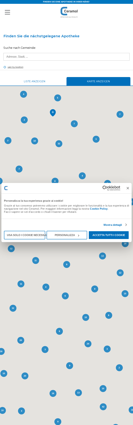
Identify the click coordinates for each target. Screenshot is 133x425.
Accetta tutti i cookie (108, 235)
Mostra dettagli (113, 224)
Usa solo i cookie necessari (26, 235)
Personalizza (65, 235)
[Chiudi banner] (128, 188)
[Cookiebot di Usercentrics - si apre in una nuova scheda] (105, 188)
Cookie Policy (99, 208)
